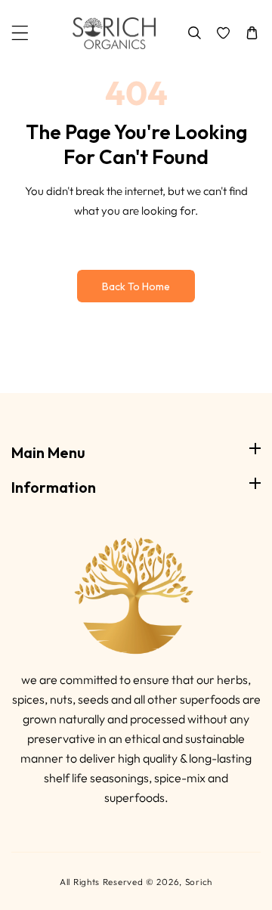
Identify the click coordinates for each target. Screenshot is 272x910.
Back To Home (136, 286)
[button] (20, 33)
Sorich (198, 881)
